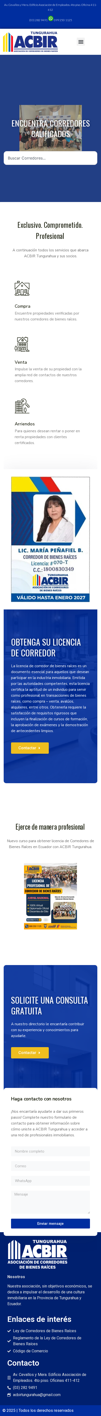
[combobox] (50, 158)
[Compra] (22, 288)
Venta (21, 362)
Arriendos (25, 424)
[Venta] (22, 344)
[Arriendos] (22, 406)
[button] (81, 42)
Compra (22, 306)
